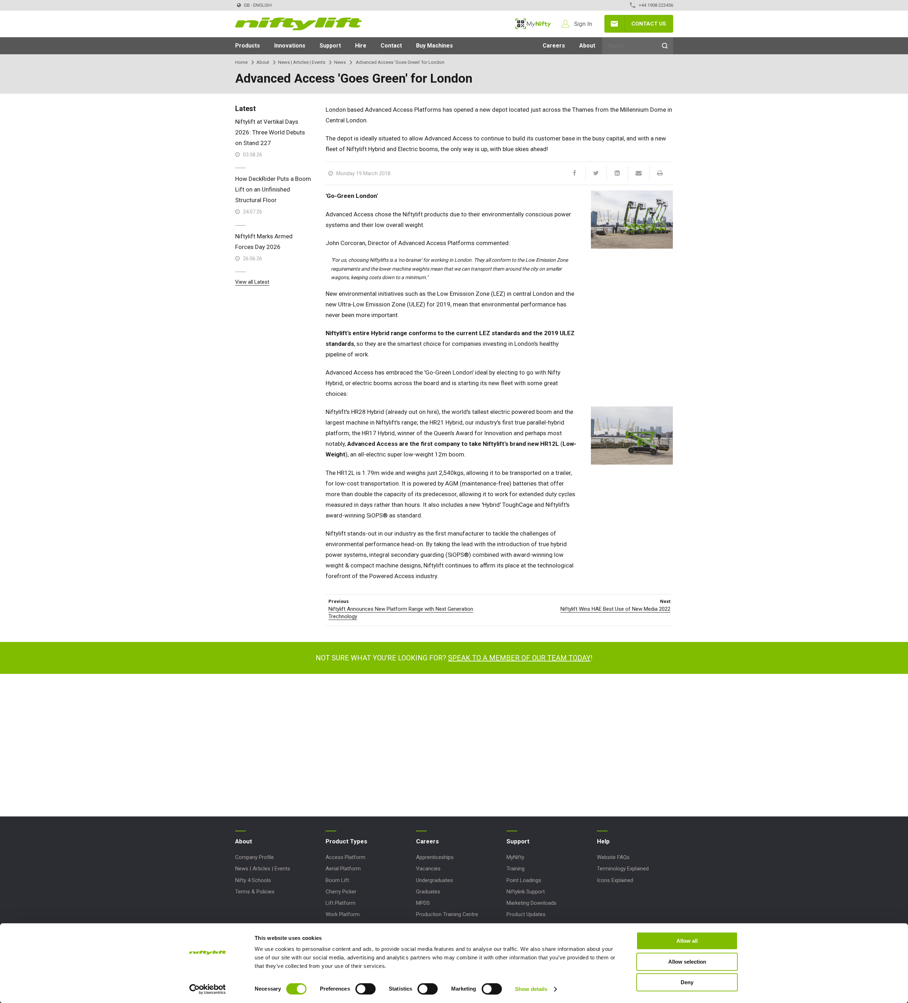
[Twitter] (596, 173)
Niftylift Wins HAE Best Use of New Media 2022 (615, 609)
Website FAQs (613, 857)
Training (515, 868)
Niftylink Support (525, 891)
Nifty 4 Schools (253, 880)
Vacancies (428, 868)
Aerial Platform (343, 868)
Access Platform (345, 857)
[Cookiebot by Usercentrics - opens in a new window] (208, 989)
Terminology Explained (623, 868)
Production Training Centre (447, 914)
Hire (360, 45)
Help (603, 841)
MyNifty (533, 24)
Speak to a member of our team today (519, 658)
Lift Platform (340, 903)
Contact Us (648, 24)
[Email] (638, 173)
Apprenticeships (435, 857)
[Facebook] (574, 173)
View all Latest (252, 282)
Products (247, 45)
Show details (531, 989)
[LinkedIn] (617, 173)
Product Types (346, 841)
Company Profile (254, 857)
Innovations (289, 45)
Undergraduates (434, 880)
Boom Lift (337, 880)
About (587, 45)
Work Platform (343, 914)
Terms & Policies (255, 891)
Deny (687, 982)
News (340, 62)
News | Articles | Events (301, 62)
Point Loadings (523, 880)
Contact (391, 45)
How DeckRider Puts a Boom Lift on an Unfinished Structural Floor (273, 189)
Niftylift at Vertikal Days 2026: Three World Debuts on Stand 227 (270, 132)
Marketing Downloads (531, 903)
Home (241, 62)
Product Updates (526, 914)
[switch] (365, 988)
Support (330, 45)
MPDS (423, 903)
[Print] (659, 173)
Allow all (687, 941)
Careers (554, 45)
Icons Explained (615, 880)
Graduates (428, 891)
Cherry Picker (341, 891)
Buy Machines (434, 45)
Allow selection (687, 962)
